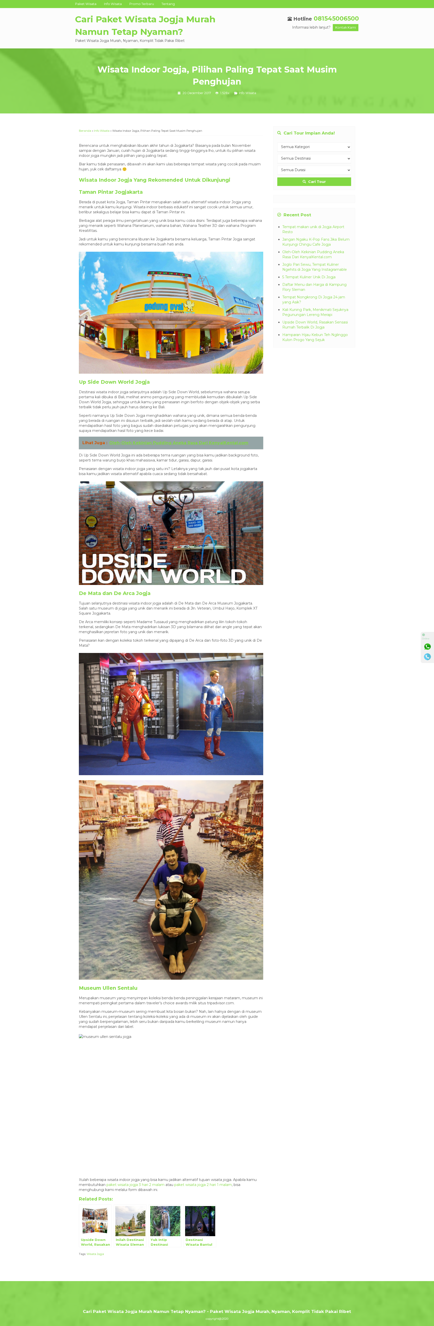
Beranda (85, 130)
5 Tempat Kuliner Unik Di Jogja (309, 277)
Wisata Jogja (95, 1254)
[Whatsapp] (427, 646)
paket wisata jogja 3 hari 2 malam (135, 1184)
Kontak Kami (345, 27)
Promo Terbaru (141, 4)
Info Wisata (113, 4)
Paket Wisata (85, 4)
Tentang (168, 4)
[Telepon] (427, 656)
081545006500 (336, 18)
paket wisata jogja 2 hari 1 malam (203, 1184)
